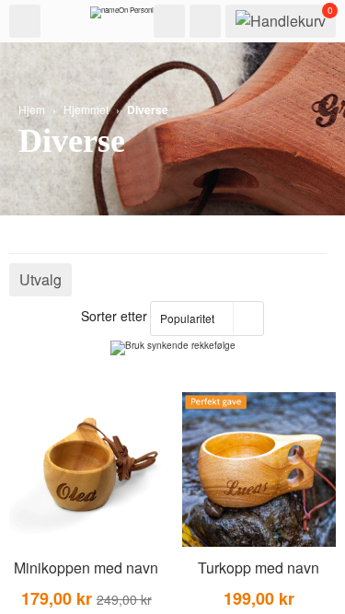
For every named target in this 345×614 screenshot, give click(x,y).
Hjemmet (86, 109)
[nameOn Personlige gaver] (136, 17)
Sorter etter (114, 316)
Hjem (31, 109)
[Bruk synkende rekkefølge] (173, 348)
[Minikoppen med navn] (86, 470)
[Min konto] (205, 21)
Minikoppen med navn (86, 567)
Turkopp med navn (258, 567)
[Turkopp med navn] (259, 470)
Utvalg (40, 279)
